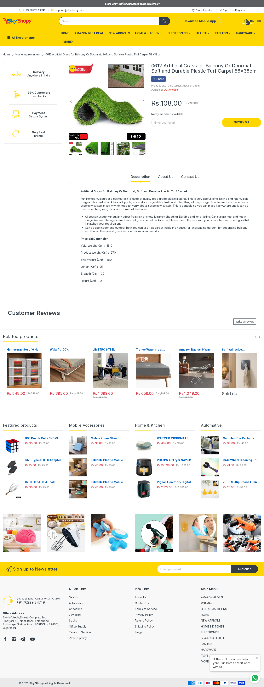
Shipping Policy (145, 626)
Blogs (138, 632)
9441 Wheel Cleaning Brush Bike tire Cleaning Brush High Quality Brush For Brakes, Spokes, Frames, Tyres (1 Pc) (242, 460)
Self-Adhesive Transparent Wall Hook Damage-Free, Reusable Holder (239, 350)
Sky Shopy (36, 683)
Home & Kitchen (150, 425)
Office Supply (77, 626)
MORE (205, 661)
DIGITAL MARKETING (214, 609)
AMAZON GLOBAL (212, 597)
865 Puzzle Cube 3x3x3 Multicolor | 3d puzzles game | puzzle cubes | (41, 438)
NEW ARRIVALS (210, 620)
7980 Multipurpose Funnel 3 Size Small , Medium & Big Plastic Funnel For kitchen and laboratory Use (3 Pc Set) (242, 482)
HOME (205, 614)
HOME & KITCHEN (212, 626)
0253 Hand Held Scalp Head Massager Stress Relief (41, 482)
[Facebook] (5, 639)
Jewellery (75, 614)
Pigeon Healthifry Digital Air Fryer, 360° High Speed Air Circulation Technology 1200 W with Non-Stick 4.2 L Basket (175, 482)
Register (240, 10)
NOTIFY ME (241, 122)
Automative (211, 425)
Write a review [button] (245, 321)
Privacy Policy (144, 614)
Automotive (76, 603)
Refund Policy (144, 620)
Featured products (20, 425)
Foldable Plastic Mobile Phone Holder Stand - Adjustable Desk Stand (107, 460)
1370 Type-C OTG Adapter (43, 460)
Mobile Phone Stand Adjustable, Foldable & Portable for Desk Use (106, 438)
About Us (140, 597)
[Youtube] (32, 639)
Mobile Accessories (87, 425)
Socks (73, 620)
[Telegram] (23, 639)
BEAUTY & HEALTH (213, 638)
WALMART (207, 603)
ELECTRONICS (210, 632)
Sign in (227, 10)
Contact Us (142, 603)
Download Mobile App (200, 21)
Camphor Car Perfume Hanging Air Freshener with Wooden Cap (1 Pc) (242, 438)
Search (73, 597)
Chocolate (75, 609)
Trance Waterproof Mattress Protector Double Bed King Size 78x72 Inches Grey (150, 350)
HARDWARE (208, 649)
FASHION (206, 643)
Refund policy (78, 638)
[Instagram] (13, 639)
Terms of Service (80, 632)
